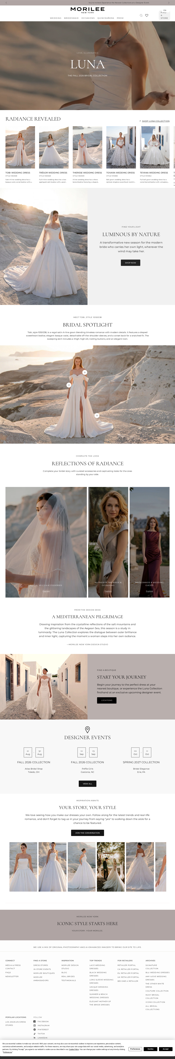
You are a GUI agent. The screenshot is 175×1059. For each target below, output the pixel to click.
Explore (46, 591)
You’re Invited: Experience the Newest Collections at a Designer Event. (75, 3)
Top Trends (96, 960)
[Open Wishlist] (146, 16)
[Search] (141, 15)
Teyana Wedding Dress (154, 172)
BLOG (64, 972)
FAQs (8, 972)
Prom (120, 18)
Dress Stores (40, 965)
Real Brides (68, 976)
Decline (150, 1049)
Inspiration (68, 960)
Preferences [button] (7, 1052)
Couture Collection (157, 991)
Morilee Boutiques (44, 973)
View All (87, 784)
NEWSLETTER (12, 976)
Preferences (135, 1049)
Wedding (55, 18)
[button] (130, 263)
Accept (166, 1049)
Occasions (88, 18)
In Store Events (42, 969)
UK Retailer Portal (128, 977)
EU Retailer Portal (128, 973)
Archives (150, 960)
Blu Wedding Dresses (158, 972)
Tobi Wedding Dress (17, 172)
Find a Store (164, 15)
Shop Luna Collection (156, 121)
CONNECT (10, 960)
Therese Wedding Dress (87, 172)
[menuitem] (56, 18)
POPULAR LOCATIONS (15, 1017)
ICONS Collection (155, 1002)
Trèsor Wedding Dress (53, 172)
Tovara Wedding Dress (120, 172)
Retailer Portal (127, 965)
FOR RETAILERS (125, 960)
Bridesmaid (71, 18)
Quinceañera (105, 18)
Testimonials (69, 980)
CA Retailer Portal (128, 969)
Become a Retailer (128, 981)
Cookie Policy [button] (74, 1049)
